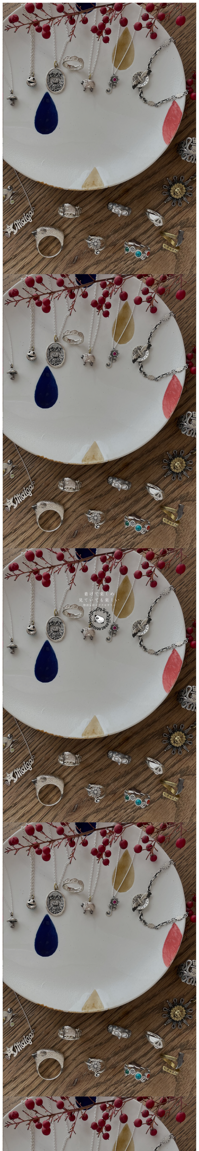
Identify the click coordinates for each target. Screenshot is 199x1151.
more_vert (193, 6)
